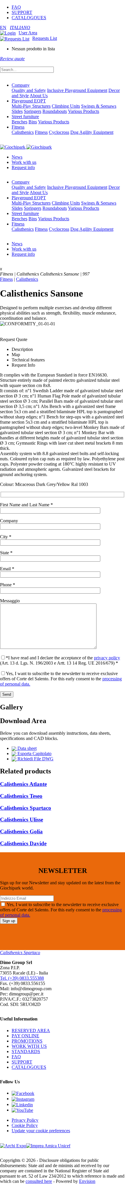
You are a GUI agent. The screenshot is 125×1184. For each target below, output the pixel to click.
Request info (23, 167)
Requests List (44, 38)
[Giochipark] (26, 146)
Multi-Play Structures (31, 106)
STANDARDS (26, 1051)
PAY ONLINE (25, 1035)
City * (5, 536)
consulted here (39, 1181)
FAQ (16, 7)
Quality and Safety (29, 90)
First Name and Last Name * (26, 504)
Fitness (18, 127)
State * (6, 552)
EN (3, 27)
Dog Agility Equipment (91, 132)
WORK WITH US (29, 1046)
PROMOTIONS (27, 1041)
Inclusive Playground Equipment (77, 90)
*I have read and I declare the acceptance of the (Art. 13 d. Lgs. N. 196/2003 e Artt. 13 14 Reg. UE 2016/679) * (60, 660)
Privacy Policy (25, 1120)
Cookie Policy (25, 1125)
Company (21, 85)
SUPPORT (22, 12)
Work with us (24, 162)
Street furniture (25, 116)
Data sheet (26, 748)
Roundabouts (54, 111)
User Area (28, 32)
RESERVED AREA (31, 1030)
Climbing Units (66, 106)
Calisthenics (23, 132)
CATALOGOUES (29, 17)
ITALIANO (20, 27)
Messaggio (10, 600)
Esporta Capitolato (33, 753)
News (17, 157)
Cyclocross (59, 132)
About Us (39, 95)
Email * (7, 568)
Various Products (83, 111)
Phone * (7, 584)
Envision (87, 1181)
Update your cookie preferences (41, 1130)
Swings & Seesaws (98, 106)
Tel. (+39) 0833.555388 (22, 978)
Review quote (12, 58)
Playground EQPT (29, 100)
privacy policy (107, 657)
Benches (19, 121)
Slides (17, 111)
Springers (32, 111)
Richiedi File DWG (34, 758)
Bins (32, 121)
